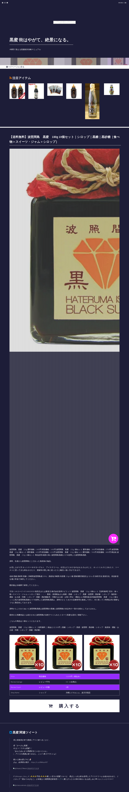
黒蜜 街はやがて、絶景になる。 (40, 39)
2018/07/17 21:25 (33, 768)
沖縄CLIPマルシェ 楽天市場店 (78, 693)
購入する (67, 705)
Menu (121, 3)
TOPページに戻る (16, 67)
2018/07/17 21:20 (33, 785)
